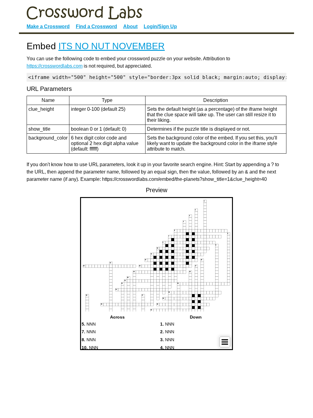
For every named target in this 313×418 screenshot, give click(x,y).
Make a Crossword (48, 26)
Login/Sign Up (160, 26)
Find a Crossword (96, 26)
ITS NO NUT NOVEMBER (111, 46)
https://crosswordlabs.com (55, 66)
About (130, 26)
